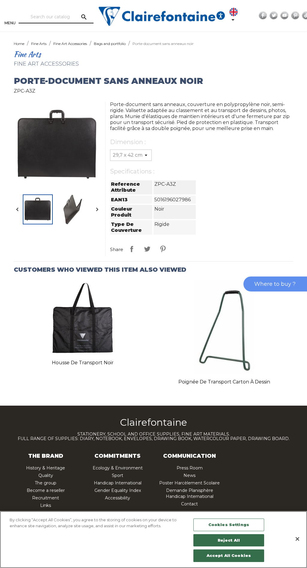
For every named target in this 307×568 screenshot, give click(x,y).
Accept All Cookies (229, 555)
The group (45, 483)
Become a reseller (46, 490)
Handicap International (118, 483)
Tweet (147, 249)
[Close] (297, 539)
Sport (117, 475)
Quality (45, 475)
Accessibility (117, 498)
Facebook (263, 15)
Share (132, 249)
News (189, 475)
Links (45, 505)
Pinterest (295, 15)
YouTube (284, 15)
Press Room (190, 468)
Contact (189, 504)
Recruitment (45, 498)
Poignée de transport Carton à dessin (224, 382)
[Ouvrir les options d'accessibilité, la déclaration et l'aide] (220, 15)
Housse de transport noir (83, 362)
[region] (153, 539)
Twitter (274, 15)
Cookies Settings (228, 524)
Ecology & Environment (118, 468)
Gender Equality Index (117, 490)
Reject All (229, 540)
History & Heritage (45, 468)
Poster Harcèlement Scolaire (189, 483)
